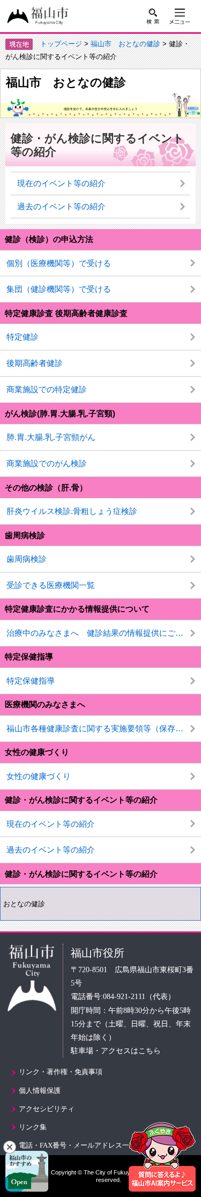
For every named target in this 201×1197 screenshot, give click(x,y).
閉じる (9, 1147)
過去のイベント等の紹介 (50, 849)
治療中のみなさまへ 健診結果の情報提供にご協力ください (103, 632)
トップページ (61, 44)
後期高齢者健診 (34, 363)
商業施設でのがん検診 (46, 463)
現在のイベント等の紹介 (50, 823)
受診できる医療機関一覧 (50, 585)
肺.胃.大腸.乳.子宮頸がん (50, 437)
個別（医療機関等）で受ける (58, 263)
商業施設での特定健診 (46, 389)
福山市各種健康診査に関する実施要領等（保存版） (98, 728)
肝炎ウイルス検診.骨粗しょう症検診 (71, 511)
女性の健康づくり (38, 776)
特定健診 (22, 336)
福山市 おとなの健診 (125, 44)
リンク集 (33, 1127)
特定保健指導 (29, 656)
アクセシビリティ (47, 1109)
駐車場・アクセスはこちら (116, 1051)
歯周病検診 (26, 558)
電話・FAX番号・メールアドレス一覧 (77, 1145)
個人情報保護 (40, 1090)
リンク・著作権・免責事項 (60, 1072)
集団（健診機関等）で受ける (58, 288)
